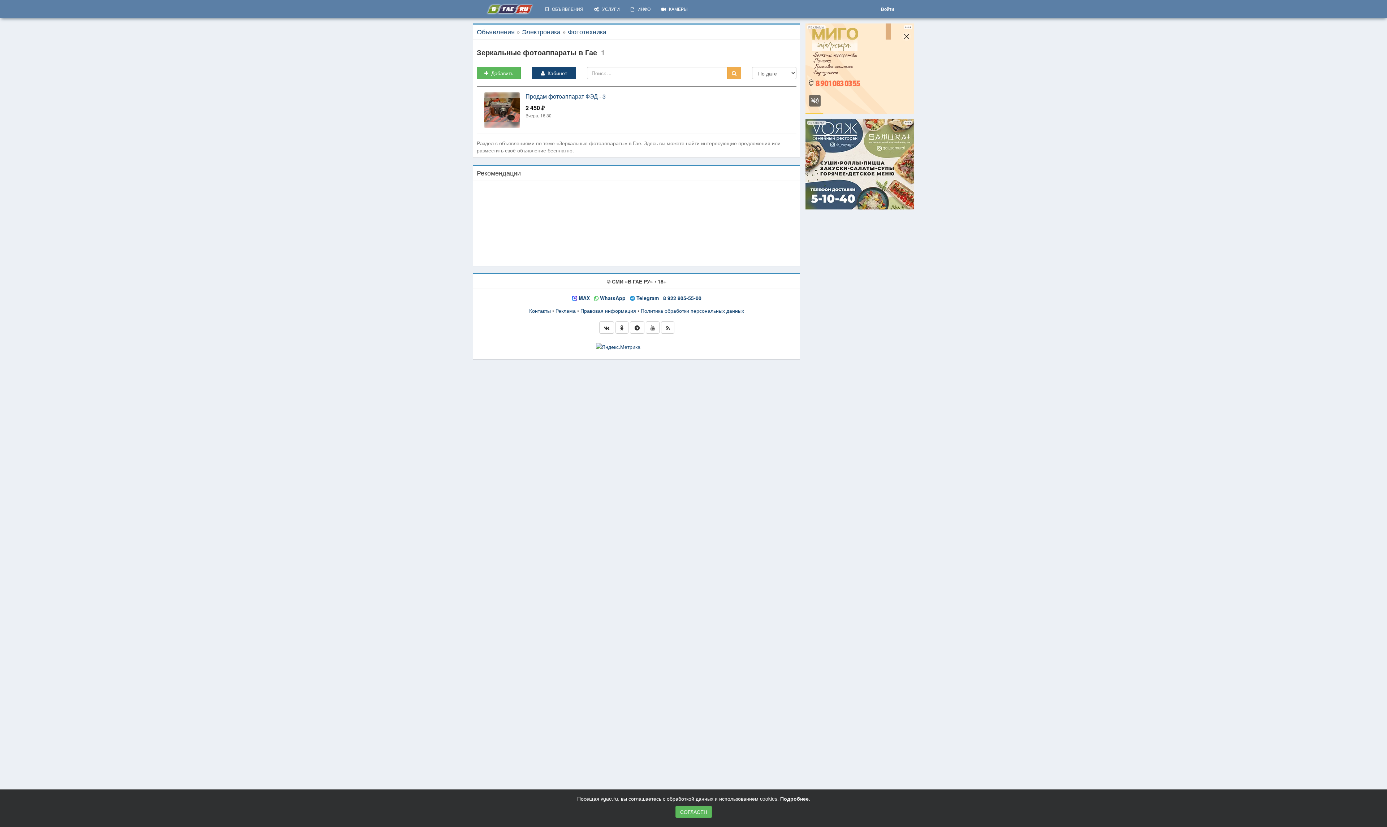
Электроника (541, 31)
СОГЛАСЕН (693, 811)
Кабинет (556, 73)
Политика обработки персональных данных (692, 310)
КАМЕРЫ (677, 9)
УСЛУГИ (609, 9)
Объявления (496, 31)
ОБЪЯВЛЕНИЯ (566, 9)
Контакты (540, 310)
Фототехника (587, 31)
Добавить (500, 73)
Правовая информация (608, 310)
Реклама (566, 310)
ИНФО (642, 9)
